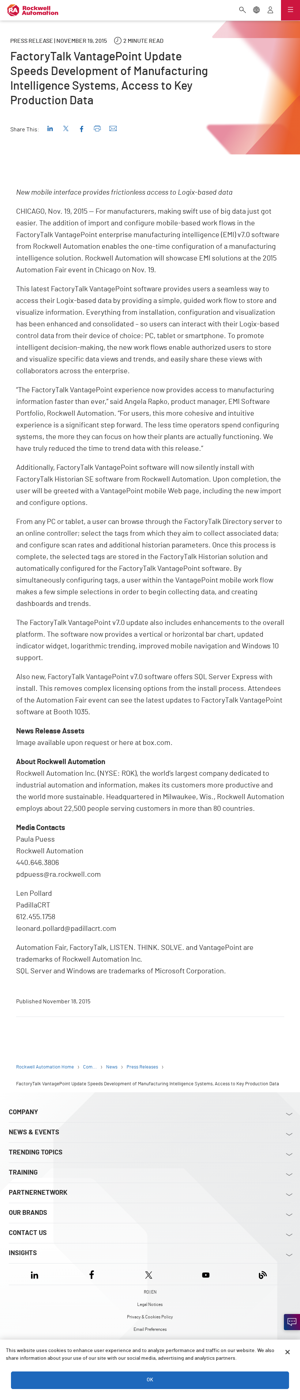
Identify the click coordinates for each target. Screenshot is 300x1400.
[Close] (287, 1352)
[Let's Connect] (292, 1322)
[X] (149, 1274)
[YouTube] (206, 1274)
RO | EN (150, 1292)
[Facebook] (92, 1274)
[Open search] (242, 10)
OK (150, 1379)
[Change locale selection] (256, 10)
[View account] (270, 10)
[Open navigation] (290, 10)
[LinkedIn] (36, 1274)
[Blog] (263, 1274)
